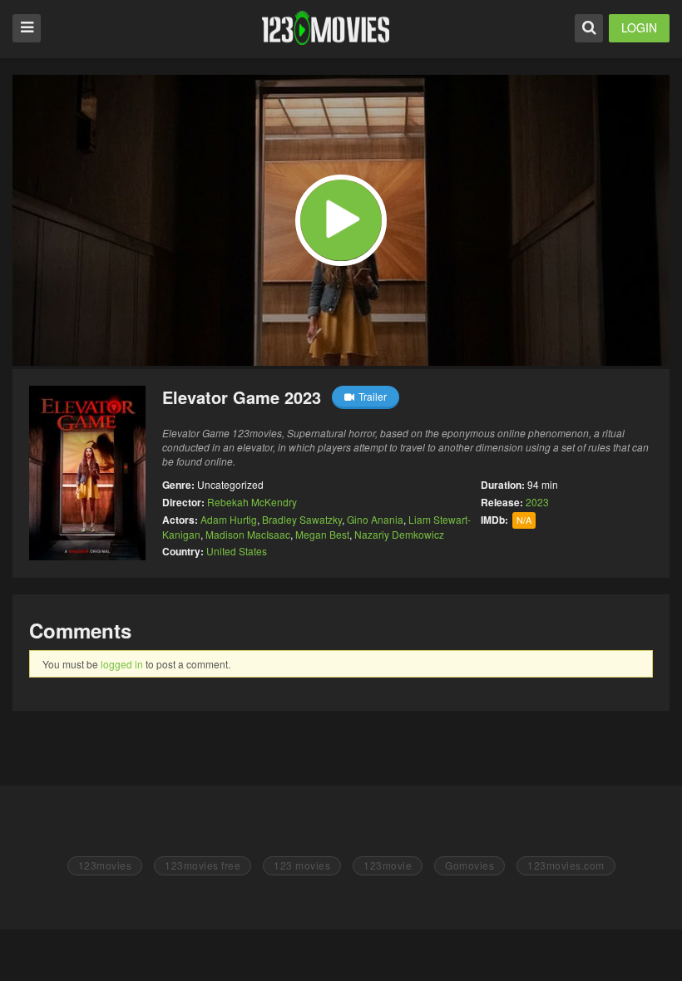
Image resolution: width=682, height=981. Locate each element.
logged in (122, 664)
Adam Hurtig (228, 519)
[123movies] (325, 28)
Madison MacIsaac (247, 534)
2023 (537, 502)
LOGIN (639, 27)
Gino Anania (375, 519)
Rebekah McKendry (252, 502)
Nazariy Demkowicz (399, 534)
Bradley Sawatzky (302, 519)
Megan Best (322, 534)
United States (236, 551)
